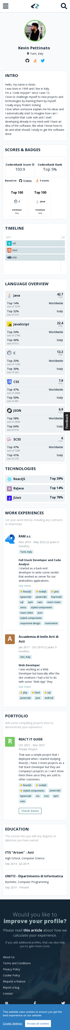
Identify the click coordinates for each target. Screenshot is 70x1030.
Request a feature (14, 981)
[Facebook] (35, 1003)
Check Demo (30, 811)
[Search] (64, 6)
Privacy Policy (11, 969)
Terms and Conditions (17, 963)
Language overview (26, 283)
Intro (11, 75)
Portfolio (16, 716)
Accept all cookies (38, 1023)
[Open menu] (6, 6)
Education (17, 829)
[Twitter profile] (43, 61)
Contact (8, 993)
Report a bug (11, 987)
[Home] (35, 6)
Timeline (14, 228)
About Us (9, 957)
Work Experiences (24, 512)
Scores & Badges (22, 149)
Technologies (20, 468)
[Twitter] (63, 1003)
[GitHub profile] (27, 61)
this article (32, 930)
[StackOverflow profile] (35, 61)
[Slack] (6, 1003)
